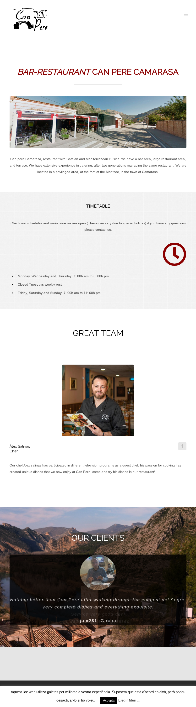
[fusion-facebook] (182, 446)
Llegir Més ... (129, 700)
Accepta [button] (108, 700)
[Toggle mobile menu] (186, 14)
